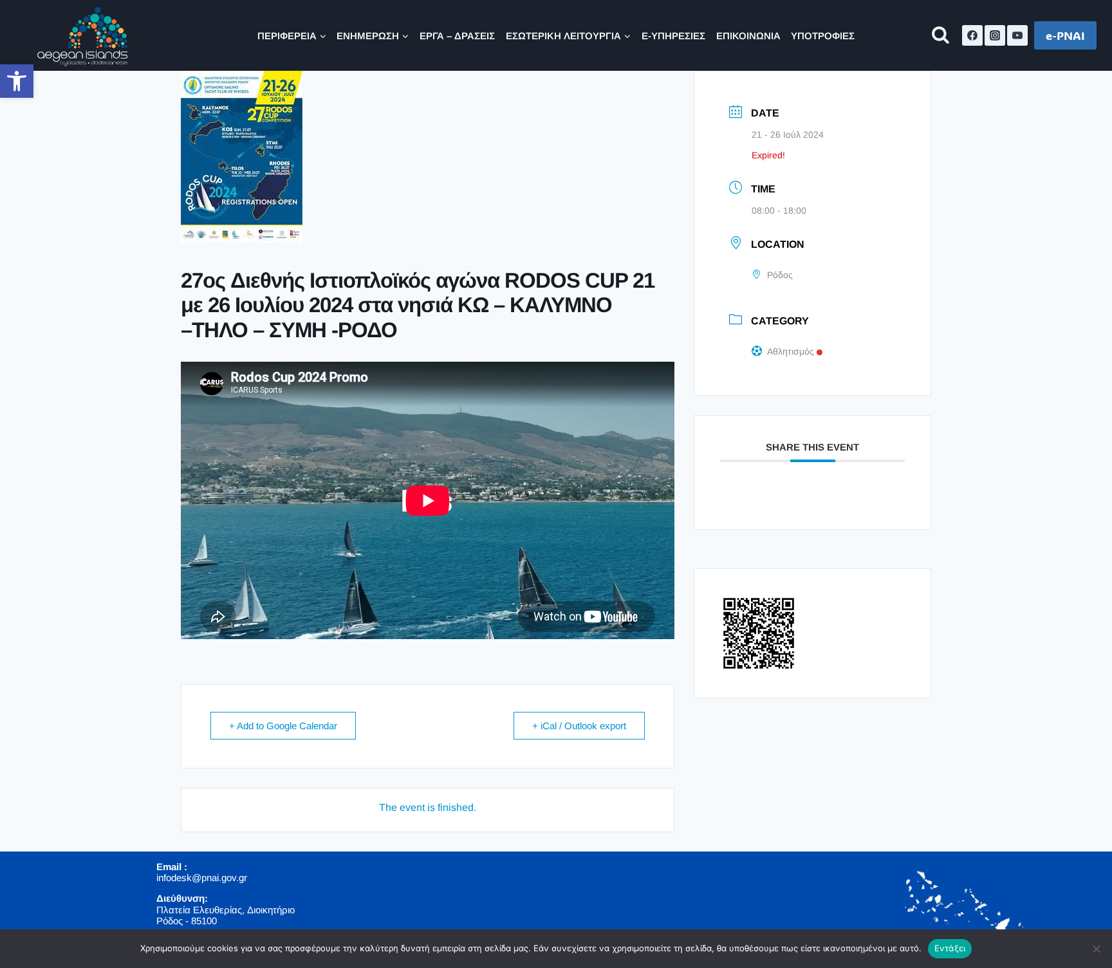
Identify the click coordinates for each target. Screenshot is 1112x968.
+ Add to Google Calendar (283, 725)
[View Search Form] (940, 36)
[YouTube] (1017, 35)
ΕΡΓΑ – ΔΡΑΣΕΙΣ (457, 35)
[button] (16, 81)
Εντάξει (950, 948)
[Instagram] (995, 35)
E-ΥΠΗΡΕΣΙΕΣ (673, 35)
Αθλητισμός (790, 351)
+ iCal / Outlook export (579, 725)
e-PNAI (1065, 35)
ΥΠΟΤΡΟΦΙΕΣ (823, 35)
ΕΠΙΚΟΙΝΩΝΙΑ (748, 35)
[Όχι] (1095, 948)
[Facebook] (972, 35)
